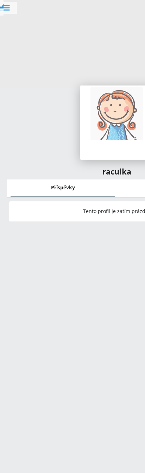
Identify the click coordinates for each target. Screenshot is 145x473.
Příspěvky (63, 187)
